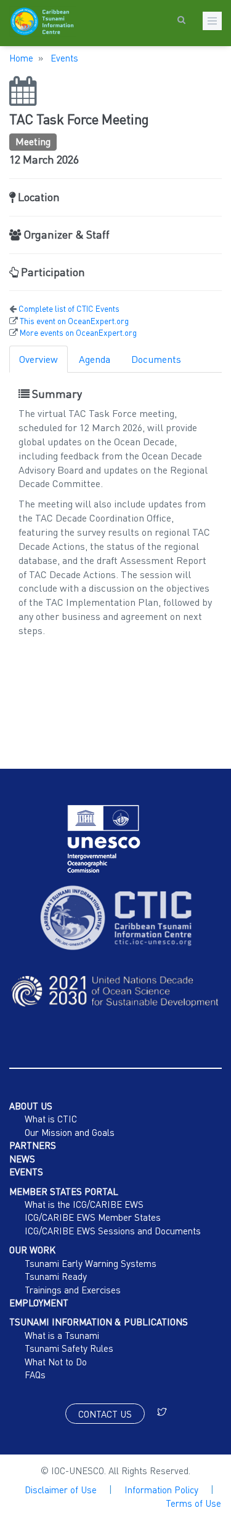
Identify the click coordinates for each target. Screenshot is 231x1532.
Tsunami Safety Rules (69, 1348)
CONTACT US (105, 1413)
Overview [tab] (38, 359)
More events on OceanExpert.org (78, 333)
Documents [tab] (156, 359)
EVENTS (26, 1171)
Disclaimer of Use (61, 1489)
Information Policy (161, 1489)
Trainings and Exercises (73, 1289)
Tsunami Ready (56, 1276)
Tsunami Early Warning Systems (90, 1263)
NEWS (22, 1158)
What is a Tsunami (62, 1335)
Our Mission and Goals (70, 1132)
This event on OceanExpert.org (74, 321)
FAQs (35, 1374)
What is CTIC (51, 1118)
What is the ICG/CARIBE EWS (84, 1204)
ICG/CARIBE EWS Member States (93, 1217)
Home (21, 57)
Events (63, 57)
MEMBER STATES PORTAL (63, 1191)
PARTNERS (32, 1145)
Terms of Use (193, 1503)
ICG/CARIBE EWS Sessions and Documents (113, 1230)
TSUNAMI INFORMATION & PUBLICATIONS (98, 1321)
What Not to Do (56, 1361)
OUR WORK (32, 1249)
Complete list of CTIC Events (69, 309)
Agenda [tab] (94, 359)
